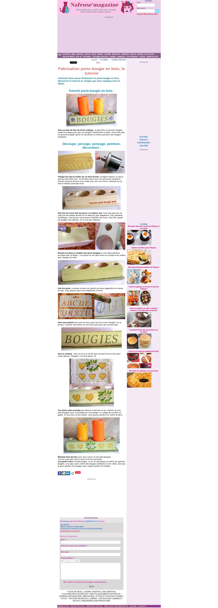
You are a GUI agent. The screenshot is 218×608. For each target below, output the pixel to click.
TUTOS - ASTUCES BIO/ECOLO (74, 598)
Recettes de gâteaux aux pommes (143, 371)
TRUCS (133, 54)
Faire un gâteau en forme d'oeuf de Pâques (144, 288)
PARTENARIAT (143, 143)
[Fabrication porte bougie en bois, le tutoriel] (91, 151)
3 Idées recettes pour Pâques (143, 248)
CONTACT (143, 140)
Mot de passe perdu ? (151, 14)
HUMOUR (125, 54)
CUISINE (107, 54)
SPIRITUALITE (152, 57)
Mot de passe (141, 8)
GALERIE (144, 146)
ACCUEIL (144, 137)
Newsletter (63, 606)
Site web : (65, 552)
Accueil (94, 59)
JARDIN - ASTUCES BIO (100, 598)
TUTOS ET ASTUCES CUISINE (109, 596)
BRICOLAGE (88, 596)
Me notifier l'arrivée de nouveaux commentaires (84, 582)
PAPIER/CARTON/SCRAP (70, 596)
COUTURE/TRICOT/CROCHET (75, 594)
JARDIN (112, 57)
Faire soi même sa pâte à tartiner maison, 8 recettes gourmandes (144, 309)
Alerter (102, 521)
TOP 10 (79, 57)
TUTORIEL (87, 57)
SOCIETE (66, 54)
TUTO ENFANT (132, 57)
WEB (73, 54)
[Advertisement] (109, 36)
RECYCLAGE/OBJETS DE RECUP (105, 594)
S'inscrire (140, 14)
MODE (100, 54)
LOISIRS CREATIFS (118, 59)
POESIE (140, 54)
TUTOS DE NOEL (74, 592)
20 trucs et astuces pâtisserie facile (144, 351)
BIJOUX (76, 601)
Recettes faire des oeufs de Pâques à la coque (144, 227)
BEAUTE (79, 54)
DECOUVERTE (69, 57)
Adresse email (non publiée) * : (75, 546)
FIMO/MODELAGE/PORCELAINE (95, 601)
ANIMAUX (121, 57)
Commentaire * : (68, 558)
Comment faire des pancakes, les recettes (143, 331)
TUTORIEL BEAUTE (100, 57)
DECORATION (109, 592)
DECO (94, 54)
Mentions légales (94, 606)
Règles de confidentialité (116, 606)
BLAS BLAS (149, 54)
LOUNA (142, 57)
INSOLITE (116, 54)
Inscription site (78, 606)
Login (138, 2)
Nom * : (64, 540)
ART (60, 55)
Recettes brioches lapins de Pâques (143, 267)
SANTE (87, 54)
